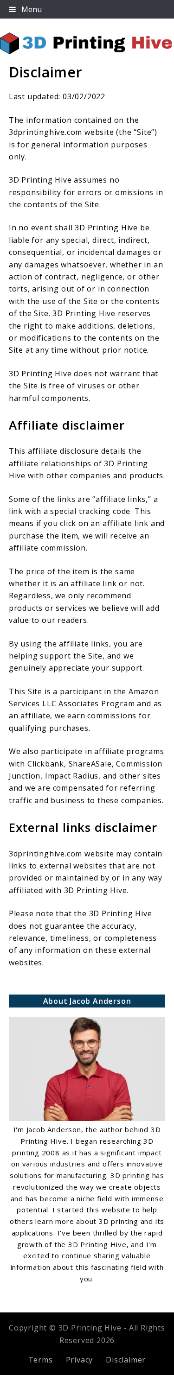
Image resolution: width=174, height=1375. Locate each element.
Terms (40, 1360)
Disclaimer (126, 1360)
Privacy (79, 1360)
